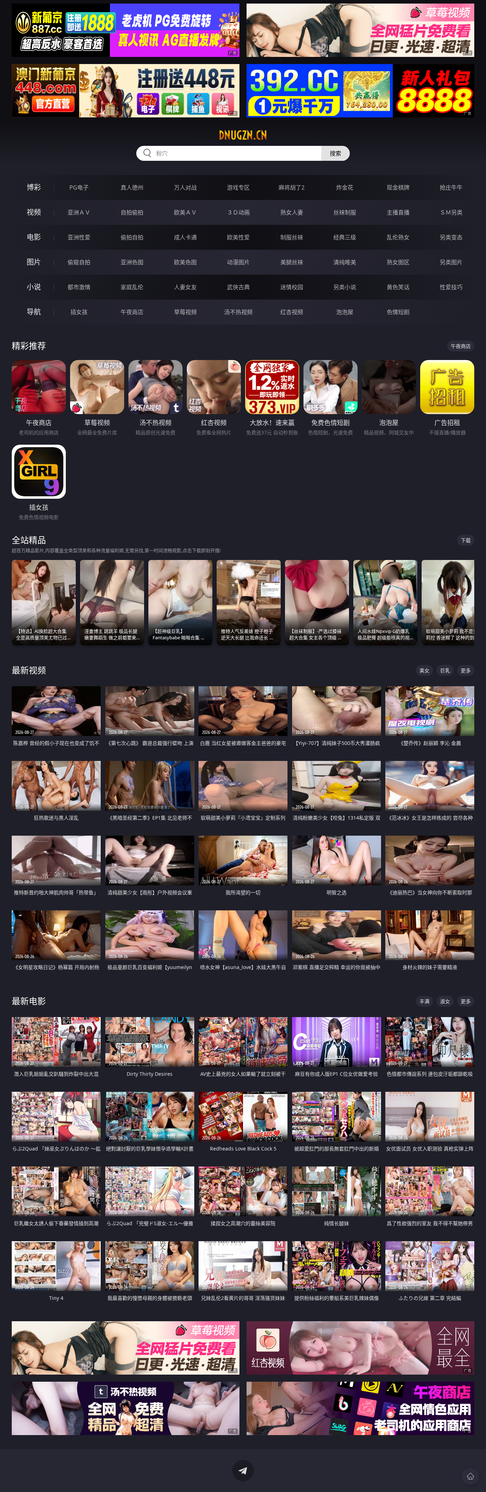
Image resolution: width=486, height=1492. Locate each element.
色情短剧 (398, 312)
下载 (466, 540)
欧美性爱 (238, 237)
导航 (34, 312)
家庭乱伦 (132, 287)
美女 (424, 670)
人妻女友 (185, 287)
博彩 (34, 187)
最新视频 (29, 670)
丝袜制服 (344, 212)
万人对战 (185, 187)
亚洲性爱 (79, 237)
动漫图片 (238, 262)
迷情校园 (291, 287)
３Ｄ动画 (238, 212)
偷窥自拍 (79, 262)
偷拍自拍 (132, 237)
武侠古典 (238, 287)
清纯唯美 (344, 262)
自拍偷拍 (132, 212)
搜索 (335, 153)
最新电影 (29, 1001)
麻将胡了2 (292, 187)
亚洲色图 (132, 262)
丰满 (424, 1001)
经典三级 (344, 237)
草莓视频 (185, 312)
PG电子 (79, 187)
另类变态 (451, 237)
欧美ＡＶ (185, 212)
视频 (34, 212)
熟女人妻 (291, 212)
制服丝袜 (291, 237)
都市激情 (79, 287)
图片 (34, 262)
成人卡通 (185, 237)
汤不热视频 (238, 312)
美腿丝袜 (291, 262)
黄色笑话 (398, 287)
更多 (466, 670)
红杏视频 (291, 312)
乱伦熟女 (398, 237)
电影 (34, 237)
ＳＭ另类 (451, 212)
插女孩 (79, 312)
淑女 (445, 1001)
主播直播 (398, 212)
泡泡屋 (344, 312)
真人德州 (132, 187)
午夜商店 (132, 312)
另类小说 (344, 287)
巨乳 (445, 670)
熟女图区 (398, 262)
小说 (34, 287)
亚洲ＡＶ (79, 212)
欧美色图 (185, 262)
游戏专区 (238, 187)
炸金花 (344, 187)
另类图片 (451, 262)
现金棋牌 (398, 187)
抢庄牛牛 (451, 187)
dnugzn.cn (243, 135)
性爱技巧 (451, 287)
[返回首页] (470, 1476)
